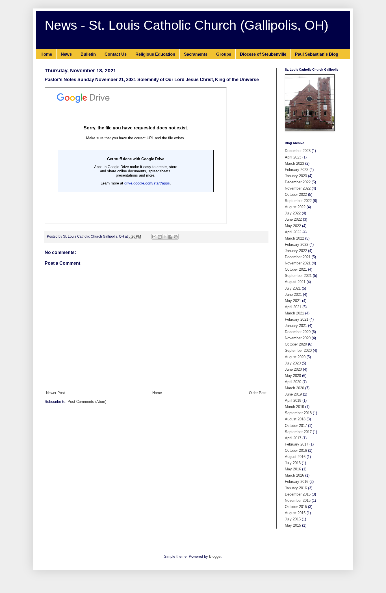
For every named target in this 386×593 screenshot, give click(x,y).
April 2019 (293, 400)
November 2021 (298, 263)
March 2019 (294, 407)
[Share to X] (165, 237)
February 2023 (296, 170)
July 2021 (293, 288)
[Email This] (154, 237)
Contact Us (116, 54)
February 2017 (296, 444)
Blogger (215, 556)
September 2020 (298, 350)
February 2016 (296, 481)
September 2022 (298, 201)
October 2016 (296, 450)
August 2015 (295, 513)
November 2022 (298, 188)
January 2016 (296, 488)
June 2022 (293, 219)
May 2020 (293, 375)
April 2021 (293, 307)
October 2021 (296, 269)
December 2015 (298, 494)
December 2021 (298, 257)
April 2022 (293, 232)
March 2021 (294, 313)
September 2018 (298, 413)
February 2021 (296, 319)
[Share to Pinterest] (176, 237)
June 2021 (293, 294)
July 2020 (293, 363)
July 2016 (293, 463)
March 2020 (294, 388)
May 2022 (293, 226)
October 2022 (296, 194)
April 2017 (293, 438)
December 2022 (298, 182)
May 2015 (293, 525)
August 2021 (295, 282)
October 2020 (296, 344)
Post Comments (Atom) (87, 401)
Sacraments (195, 54)
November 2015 (298, 500)
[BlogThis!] (159, 237)
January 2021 (296, 325)
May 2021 (293, 301)
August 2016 (295, 457)
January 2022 (296, 251)
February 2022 (296, 244)
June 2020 (293, 369)
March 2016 (294, 475)
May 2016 (293, 469)
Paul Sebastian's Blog (316, 54)
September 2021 (298, 275)
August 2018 (295, 419)
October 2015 (296, 507)
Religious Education (155, 54)
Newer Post (55, 393)
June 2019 (293, 394)
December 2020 (298, 332)
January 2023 (296, 176)
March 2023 (294, 163)
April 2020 (293, 382)
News (66, 54)
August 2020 (295, 357)
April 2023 (293, 157)
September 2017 (298, 432)
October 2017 (296, 425)
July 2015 (293, 519)
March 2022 (294, 238)
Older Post (257, 393)
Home (46, 54)
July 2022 (293, 213)
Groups (223, 54)
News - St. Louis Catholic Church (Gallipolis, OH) (186, 25)
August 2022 (295, 207)
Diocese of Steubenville (263, 54)
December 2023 (298, 151)
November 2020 (298, 338)
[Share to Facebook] (170, 237)
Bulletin (88, 54)
